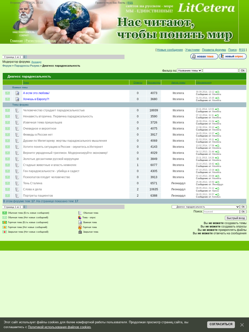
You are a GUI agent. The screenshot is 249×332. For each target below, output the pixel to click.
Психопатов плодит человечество (46, 177)
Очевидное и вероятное (39, 128)
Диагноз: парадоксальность (61, 65)
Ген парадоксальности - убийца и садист (51, 171)
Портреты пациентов (38, 195)
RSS (130, 2)
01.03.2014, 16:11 (205, 139)
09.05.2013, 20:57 (205, 194)
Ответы (137, 82)
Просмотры (153, 82)
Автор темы (178, 82)
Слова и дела (32, 189)
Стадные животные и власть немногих (49, 165)
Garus (215, 191)
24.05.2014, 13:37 (205, 133)
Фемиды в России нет (38, 134)
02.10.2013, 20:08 (205, 176)
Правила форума (214, 50)
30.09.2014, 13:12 (205, 92)
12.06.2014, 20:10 (205, 127)
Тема (26, 82)
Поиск (232, 50)
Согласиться (221, 324)
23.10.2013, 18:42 (205, 164)
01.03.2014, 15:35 (205, 98)
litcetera (178, 93)
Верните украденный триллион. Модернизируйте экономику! (65, 153)
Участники (192, 50)
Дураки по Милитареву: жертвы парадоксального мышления (65, 140)
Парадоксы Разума (26, 65)
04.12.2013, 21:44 (205, 151)
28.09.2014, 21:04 (205, 121)
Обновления (203, 82)
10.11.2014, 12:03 (205, 109)
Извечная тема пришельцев (42, 122)
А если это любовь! (36, 93)
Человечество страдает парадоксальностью (54, 110)
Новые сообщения (170, 50)
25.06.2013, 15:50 (205, 182)
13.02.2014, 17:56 (205, 145)
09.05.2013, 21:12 (205, 188)
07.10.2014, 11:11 (205, 115)
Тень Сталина (32, 183)
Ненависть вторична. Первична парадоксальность (58, 116)
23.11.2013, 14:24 (205, 158)
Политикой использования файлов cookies (59, 327)
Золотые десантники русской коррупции (51, 159)
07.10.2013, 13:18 (205, 170)
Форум (6, 65)
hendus (216, 197)
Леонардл (36, 62)
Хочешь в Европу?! (36, 99)
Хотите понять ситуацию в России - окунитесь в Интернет (63, 147)
